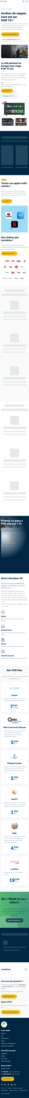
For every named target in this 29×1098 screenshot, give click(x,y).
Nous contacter (7, 1078)
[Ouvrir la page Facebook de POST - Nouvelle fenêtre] (2, 1084)
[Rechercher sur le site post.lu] (23, 1)
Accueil (2, 9)
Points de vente (5, 1038)
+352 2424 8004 (7, 986)
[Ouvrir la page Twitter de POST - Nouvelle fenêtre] (15, 1084)
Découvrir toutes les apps (14, 920)
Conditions (9, 1088)
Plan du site (3, 1088)
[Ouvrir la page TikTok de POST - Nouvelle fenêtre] (8, 1084)
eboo (2, 1036)
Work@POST (4, 1053)
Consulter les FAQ (5, 1068)
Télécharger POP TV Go (8, 96)
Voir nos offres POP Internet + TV (11, 39)
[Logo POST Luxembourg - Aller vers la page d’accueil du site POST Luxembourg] (3, 1)
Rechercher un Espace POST (10, 1012)
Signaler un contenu (13, 1090)
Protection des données (18, 1088)
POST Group (4, 1058)
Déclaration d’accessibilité (7, 1046)
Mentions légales (4, 1090)
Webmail (3, 1033)
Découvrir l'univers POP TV (9, 34)
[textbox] (14, 706)
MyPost (3, 1041)
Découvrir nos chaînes (8, 253)
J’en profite (6, 201)
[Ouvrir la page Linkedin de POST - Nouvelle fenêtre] (11, 1084)
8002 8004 (22, 984)
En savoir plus (6, 90)
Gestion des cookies (23, 1090)
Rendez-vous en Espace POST (8, 1043)
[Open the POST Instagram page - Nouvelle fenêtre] (5, 1084)
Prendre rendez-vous (8, 996)
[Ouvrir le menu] (27, 1)
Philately (3, 1056)
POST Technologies (5, 1061)
